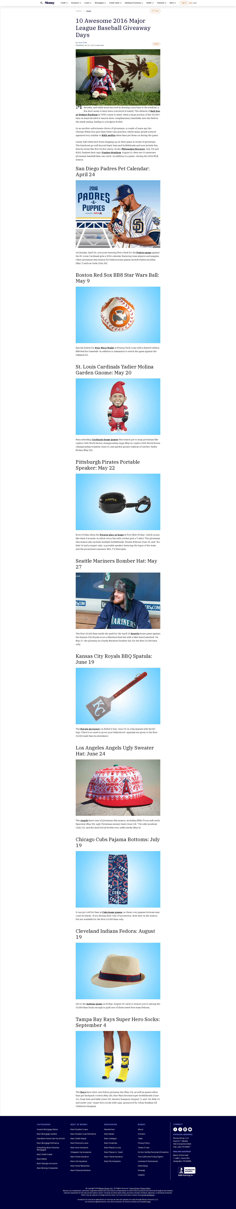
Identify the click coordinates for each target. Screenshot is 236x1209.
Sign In (184, 3)
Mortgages (99, 3)
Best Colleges (110, 1138)
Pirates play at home (112, 534)
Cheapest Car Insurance (81, 1152)
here (149, 1202)
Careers (141, 1175)
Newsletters (109, 1129)
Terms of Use (143, 1148)
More (172, 3)
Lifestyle (79, 11)
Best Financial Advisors (81, 1170)
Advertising (143, 1166)
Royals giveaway (90, 729)
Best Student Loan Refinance (83, 1134)
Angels (84, 820)
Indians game (94, 1004)
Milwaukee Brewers (133, 149)
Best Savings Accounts (47, 1163)
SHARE (156, 44)
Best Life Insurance (79, 1161)
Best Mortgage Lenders (47, 1134)
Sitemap (141, 1170)
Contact (141, 1134)
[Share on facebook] (175, 1129)
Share (156, 11)
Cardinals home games (105, 439)
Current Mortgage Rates (47, 1129)
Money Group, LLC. (106, 1188)
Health (149, 3)
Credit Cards (114, 3)
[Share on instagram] (185, 1129)
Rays (83, 1092)
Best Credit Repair (78, 1138)
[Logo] (50, 3)
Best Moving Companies (47, 1168)
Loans (86, 3)
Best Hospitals (110, 1143)
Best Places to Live (112, 1148)
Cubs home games (112, 912)
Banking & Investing (133, 3)
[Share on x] (180, 1129)
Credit (63, 3)
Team (140, 1138)
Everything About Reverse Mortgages (48, 1149)
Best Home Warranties (80, 1166)
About (140, 1129)
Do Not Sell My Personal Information (153, 1152)
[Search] (41, 3)
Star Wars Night (104, 347)
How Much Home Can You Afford (51, 1138)
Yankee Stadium (111, 152)
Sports (88, 11)
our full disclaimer (148, 1195)
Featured (160, 3)
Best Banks (42, 1159)
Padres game (143, 252)
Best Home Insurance (80, 1157)
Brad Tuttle (83, 43)
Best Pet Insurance (112, 1161)
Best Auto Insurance (79, 1148)
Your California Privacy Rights (150, 1157)
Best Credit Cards (44, 1154)
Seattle (135, 633)
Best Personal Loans (79, 1143)
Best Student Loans (79, 1129)
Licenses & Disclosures (148, 1161)
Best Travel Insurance (113, 1157)
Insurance (75, 3)
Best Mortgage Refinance (48, 1143)
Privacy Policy (144, 1143)
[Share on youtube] (190, 1129)
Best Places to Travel (113, 1152)
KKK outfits (109, 135)
